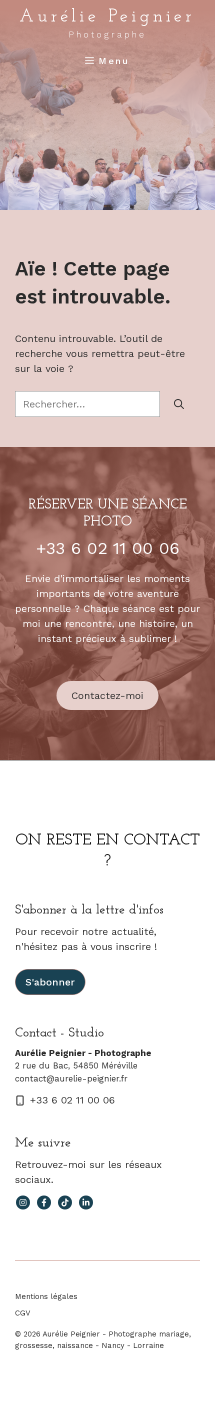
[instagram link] (23, 1202)
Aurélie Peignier (107, 17)
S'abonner (50, 982)
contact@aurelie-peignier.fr (71, 1079)
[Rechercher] (179, 404)
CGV (22, 1313)
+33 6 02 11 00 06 (108, 548)
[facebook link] (44, 1202)
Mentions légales (46, 1296)
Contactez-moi (108, 696)
